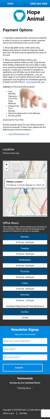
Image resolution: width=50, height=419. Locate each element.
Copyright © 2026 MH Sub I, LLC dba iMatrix (22, 410)
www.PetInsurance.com (18, 134)
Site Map (23, 413)
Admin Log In (8, 413)
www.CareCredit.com (35, 82)
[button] (25, 191)
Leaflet (19, 215)
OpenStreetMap (31, 215)
